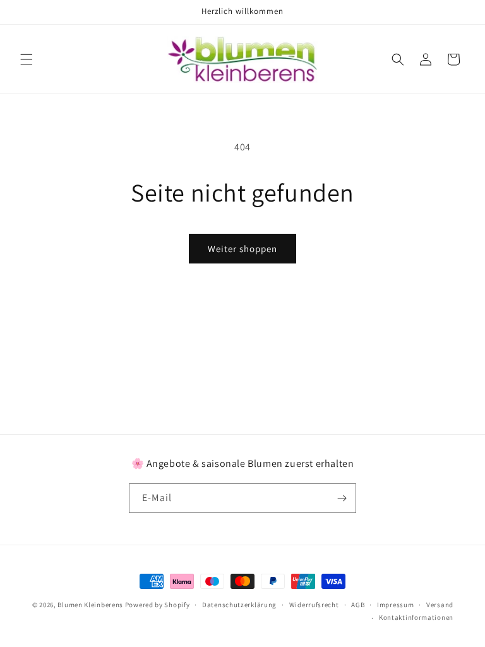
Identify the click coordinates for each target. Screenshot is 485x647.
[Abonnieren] (342, 498)
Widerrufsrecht (314, 604)
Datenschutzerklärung (239, 604)
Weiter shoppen (242, 249)
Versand (439, 604)
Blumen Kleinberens (90, 604)
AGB (357, 604)
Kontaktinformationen (416, 617)
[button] (26, 59)
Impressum (395, 604)
